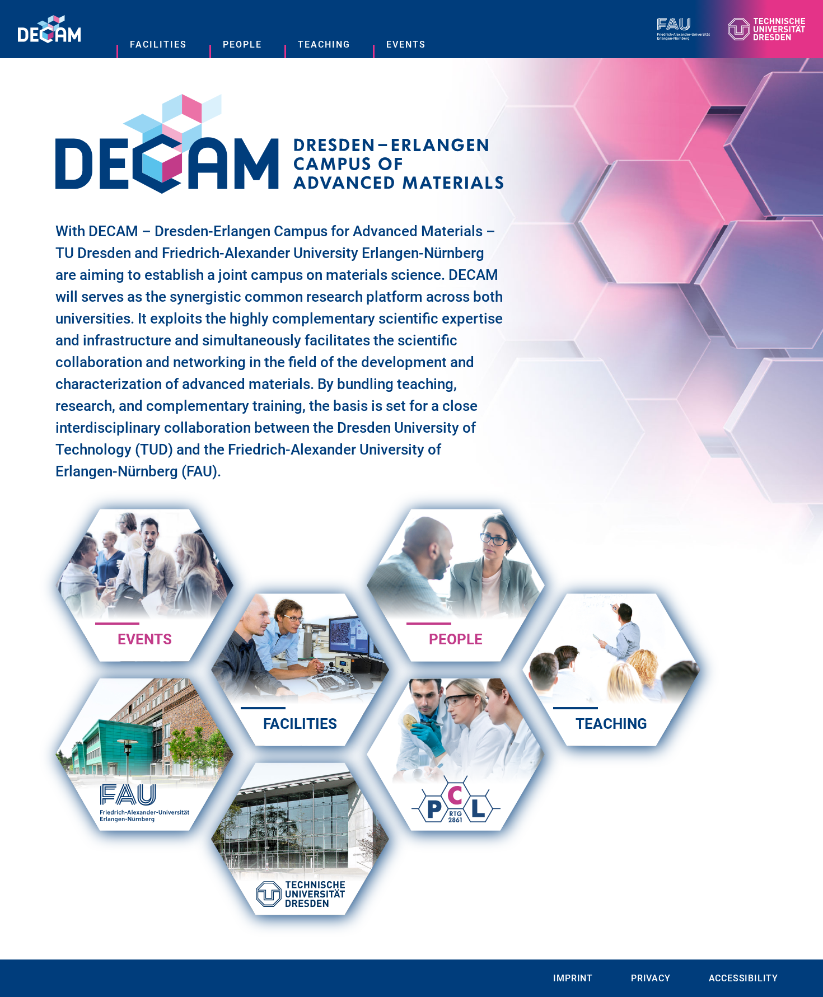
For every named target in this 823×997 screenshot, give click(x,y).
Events (406, 44)
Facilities (158, 44)
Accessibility (743, 978)
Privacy (651, 978)
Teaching (324, 44)
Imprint (573, 978)
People (242, 44)
